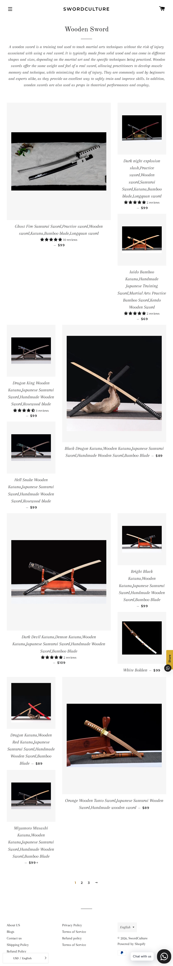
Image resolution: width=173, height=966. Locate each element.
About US (13, 925)
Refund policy (72, 938)
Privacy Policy (72, 925)
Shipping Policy (18, 945)
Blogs (10, 932)
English (125, 927)
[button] (51, 240)
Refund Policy (16, 951)
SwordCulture (86, 9)
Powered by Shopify (132, 944)
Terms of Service (74, 932)
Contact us (14, 938)
